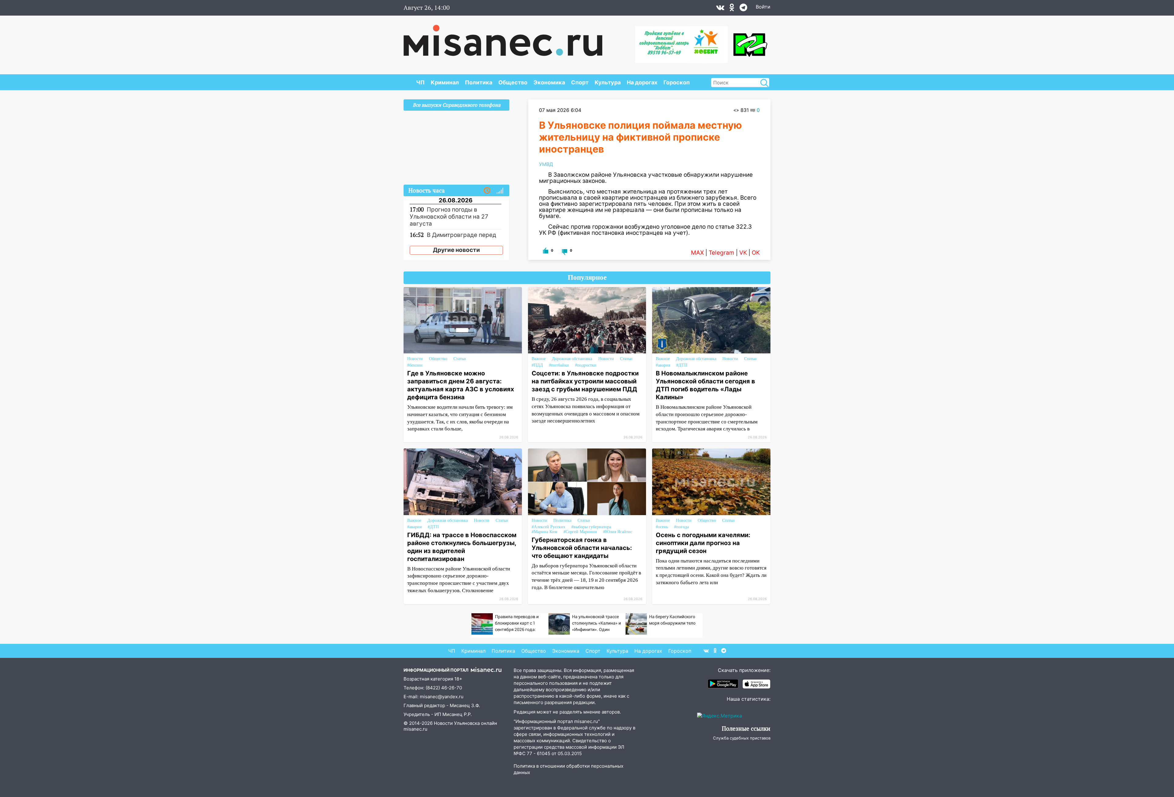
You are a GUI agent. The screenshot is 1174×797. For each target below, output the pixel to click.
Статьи (459, 358)
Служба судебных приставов (741, 738)
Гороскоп (676, 82)
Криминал (445, 82)
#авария (663, 365)
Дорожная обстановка (572, 358)
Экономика (549, 82)
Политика (478, 82)
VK (743, 252)
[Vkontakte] (720, 9)
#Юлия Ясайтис (617, 531)
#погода (681, 527)
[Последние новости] (487, 190)
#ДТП (681, 365)
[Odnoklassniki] (732, 9)
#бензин (415, 365)
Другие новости (456, 249)
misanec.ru (415, 729)
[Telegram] (743, 9)
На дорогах (642, 82)
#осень (662, 527)
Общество (512, 82)
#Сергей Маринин (580, 531)
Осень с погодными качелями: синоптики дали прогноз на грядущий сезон (703, 543)
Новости (415, 358)
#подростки (585, 365)
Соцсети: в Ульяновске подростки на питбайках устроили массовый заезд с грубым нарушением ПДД (585, 381)
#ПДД (537, 365)
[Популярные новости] (500, 190)
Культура (608, 82)
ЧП (420, 82)
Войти (763, 7)
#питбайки (559, 365)
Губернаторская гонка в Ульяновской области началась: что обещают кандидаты (582, 547)
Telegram (721, 252)
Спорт (580, 82)
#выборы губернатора (591, 527)
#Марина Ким (544, 531)
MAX (697, 252)
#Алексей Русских (548, 527)
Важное (539, 358)
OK (756, 252)
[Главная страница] (503, 37)
